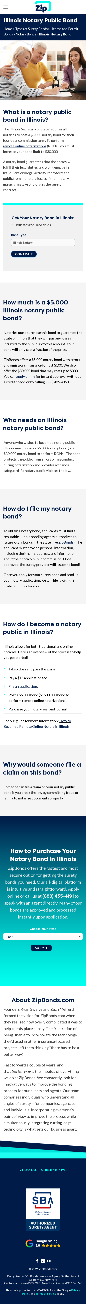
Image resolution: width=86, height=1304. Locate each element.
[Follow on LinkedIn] (43, 1261)
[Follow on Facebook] (37, 1261)
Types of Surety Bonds (31, 29)
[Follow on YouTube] (49, 1261)
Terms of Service (46, 1293)
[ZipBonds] (43, 7)
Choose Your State (43, 928)
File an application (23, 686)
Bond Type (18, 235)
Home (8, 29)
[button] (5, 7)
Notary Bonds (26, 34)
